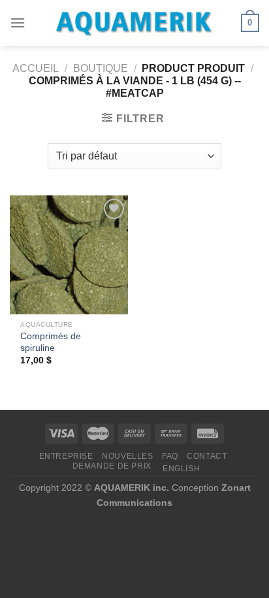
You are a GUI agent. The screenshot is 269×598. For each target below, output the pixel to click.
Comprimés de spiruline (50, 342)
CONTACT (207, 456)
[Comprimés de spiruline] (69, 254)
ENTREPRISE (66, 456)
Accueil (35, 68)
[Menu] (17, 23)
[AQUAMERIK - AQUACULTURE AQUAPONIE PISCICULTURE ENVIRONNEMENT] (134, 23)
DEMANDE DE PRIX (111, 466)
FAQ (170, 456)
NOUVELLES (127, 456)
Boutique (100, 68)
